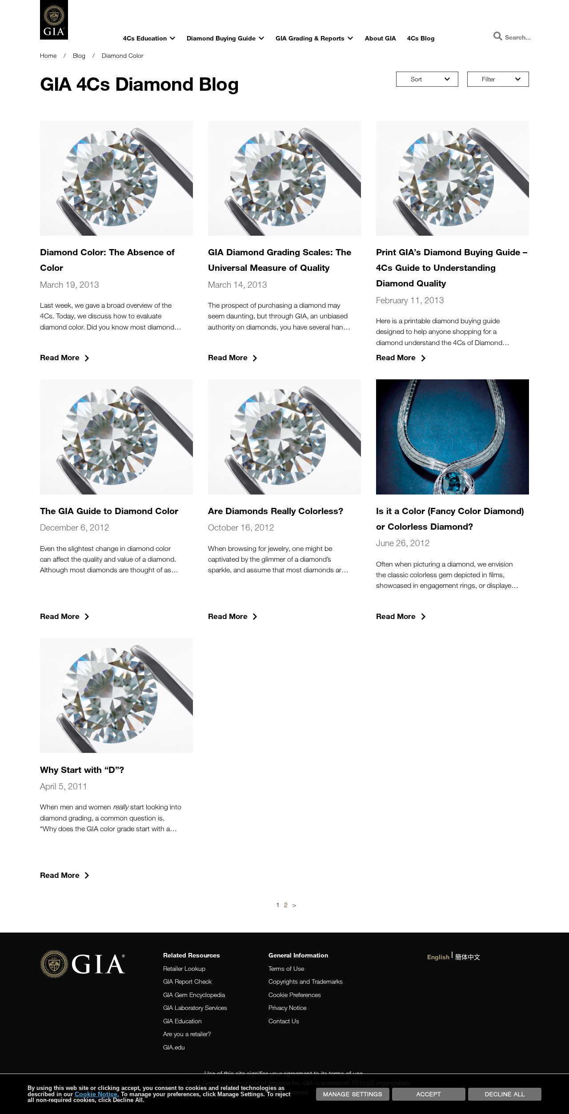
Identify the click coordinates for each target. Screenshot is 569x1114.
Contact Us (283, 1021)
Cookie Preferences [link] (294, 994)
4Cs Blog (421, 38)
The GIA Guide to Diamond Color (109, 510)
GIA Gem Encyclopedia (194, 994)
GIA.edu (174, 1047)
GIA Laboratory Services (195, 1007)
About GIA (380, 38)
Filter (488, 79)
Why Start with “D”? (82, 769)
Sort (416, 79)
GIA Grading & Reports (310, 38)
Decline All (505, 1094)
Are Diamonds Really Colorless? (275, 510)
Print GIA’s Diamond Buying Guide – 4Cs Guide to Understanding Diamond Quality (451, 267)
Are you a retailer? (187, 1034)
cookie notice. (97, 1094)
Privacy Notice (287, 1007)
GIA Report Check (187, 981)
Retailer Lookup (184, 968)
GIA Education (182, 1021)
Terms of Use (286, 968)
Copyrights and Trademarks (305, 981)
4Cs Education (145, 38)
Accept (429, 1094)
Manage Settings (352, 1094)
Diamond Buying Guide (221, 38)
